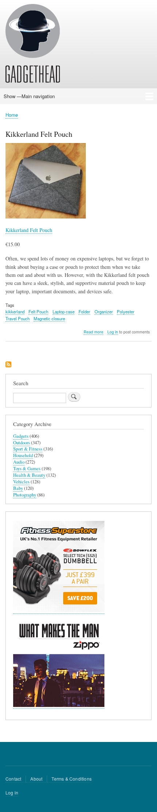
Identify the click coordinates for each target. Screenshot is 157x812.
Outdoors (21, 443)
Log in (112, 332)
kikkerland (14, 311)
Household (23, 455)
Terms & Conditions (71, 779)
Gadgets (20, 436)
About (36, 779)
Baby (18, 488)
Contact (13, 779)
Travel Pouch (17, 318)
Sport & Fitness (27, 449)
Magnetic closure (49, 318)
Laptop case (63, 311)
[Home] (32, 44)
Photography (24, 495)
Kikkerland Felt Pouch (28, 230)
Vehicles (21, 482)
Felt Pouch (38, 311)
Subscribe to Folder (8, 364)
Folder (84, 311)
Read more (93, 332)
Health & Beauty (29, 475)
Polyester (125, 311)
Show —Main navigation (29, 96)
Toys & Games (27, 468)
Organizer (104, 311)
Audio (18, 462)
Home (11, 114)
